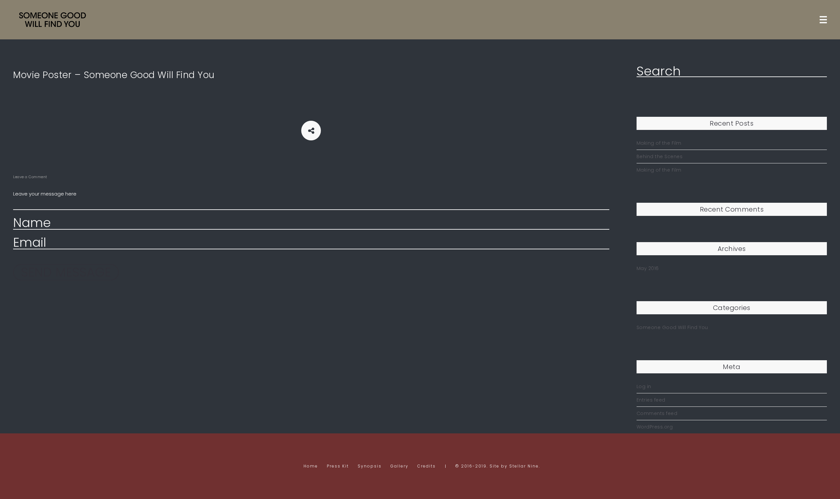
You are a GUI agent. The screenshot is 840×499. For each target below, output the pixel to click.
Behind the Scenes (660, 156)
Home (311, 466)
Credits (426, 466)
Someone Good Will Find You (672, 327)
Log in (644, 386)
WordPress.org (655, 427)
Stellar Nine (524, 466)
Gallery (399, 466)
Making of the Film (659, 143)
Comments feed (657, 413)
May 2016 (648, 268)
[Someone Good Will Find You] (52, 19)
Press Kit (338, 466)
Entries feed (651, 400)
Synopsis (370, 466)
